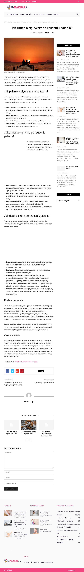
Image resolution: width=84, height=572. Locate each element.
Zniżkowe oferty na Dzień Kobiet (45, 521)
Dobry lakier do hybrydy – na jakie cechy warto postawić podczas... (20, 513)
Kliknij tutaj (33, 362)
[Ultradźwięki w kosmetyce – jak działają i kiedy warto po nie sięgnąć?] (61, 109)
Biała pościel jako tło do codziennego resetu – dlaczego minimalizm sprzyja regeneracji (72, 80)
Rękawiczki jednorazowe (65, 521)
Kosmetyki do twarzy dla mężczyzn (68, 512)
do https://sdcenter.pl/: (22, 362)
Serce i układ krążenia (64, 518)
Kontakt (34, 1)
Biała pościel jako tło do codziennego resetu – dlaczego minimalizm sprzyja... (20, 523)
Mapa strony (71, 570)
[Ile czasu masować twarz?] (61, 168)
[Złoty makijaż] (34, 531)
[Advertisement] (56, 7)
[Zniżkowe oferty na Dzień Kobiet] (34, 522)
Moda (36, 14)
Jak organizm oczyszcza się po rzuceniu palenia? (46, 434)
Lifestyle (42, 14)
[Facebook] (78, 1)
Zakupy (49, 14)
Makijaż (28, 14)
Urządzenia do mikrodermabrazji (67, 524)
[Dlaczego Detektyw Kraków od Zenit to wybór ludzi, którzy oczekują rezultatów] (61, 140)
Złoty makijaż (43, 529)
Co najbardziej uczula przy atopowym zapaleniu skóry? (13, 384)
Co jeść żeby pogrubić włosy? (44, 383)
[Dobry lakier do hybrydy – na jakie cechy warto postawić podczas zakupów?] (61, 53)
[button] (77, 14)
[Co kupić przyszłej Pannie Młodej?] (34, 513)
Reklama (28, 1)
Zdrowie (56, 14)
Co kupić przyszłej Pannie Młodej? (45, 512)
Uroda (22, 14)
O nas (22, 1)
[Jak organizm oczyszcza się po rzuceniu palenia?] (46, 425)
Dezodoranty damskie (64, 527)
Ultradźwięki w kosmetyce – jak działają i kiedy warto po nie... (20, 534)
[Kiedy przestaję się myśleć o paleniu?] (11, 425)
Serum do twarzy (62, 536)
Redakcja (29, 401)
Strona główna (12, 14)
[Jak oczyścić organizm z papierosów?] (28, 425)
